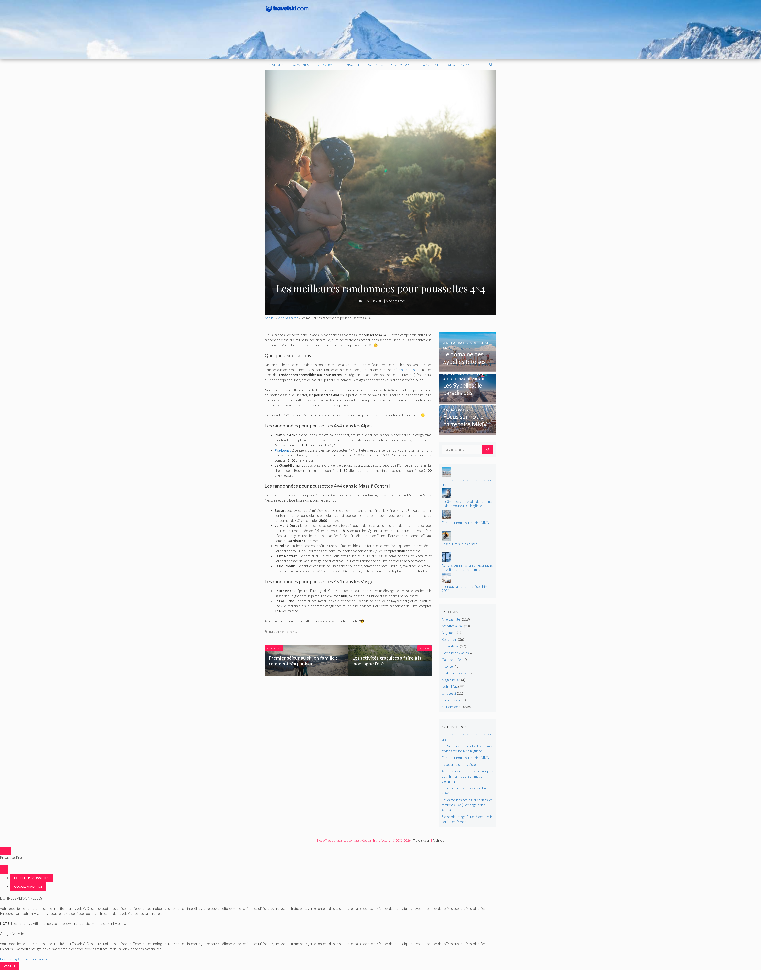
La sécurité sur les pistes (459, 544)
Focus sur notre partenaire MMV (465, 523)
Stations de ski (452, 707)
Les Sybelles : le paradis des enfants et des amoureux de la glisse (467, 503)
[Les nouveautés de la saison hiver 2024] (446, 582)
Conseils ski (450, 646)
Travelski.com (421, 840)
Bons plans (449, 639)
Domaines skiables (455, 653)
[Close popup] (4, 869)
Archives (438, 840)
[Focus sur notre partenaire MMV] (468, 432)
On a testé (431, 64)
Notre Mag (450, 687)
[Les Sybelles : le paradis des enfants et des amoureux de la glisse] (468, 401)
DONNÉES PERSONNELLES (31, 878)
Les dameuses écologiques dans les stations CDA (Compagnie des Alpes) (467, 805)
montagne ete (288, 631)
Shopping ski (459, 64)
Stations (276, 64)
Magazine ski (451, 680)
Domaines (300, 64)
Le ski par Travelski (455, 673)
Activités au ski (452, 626)
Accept (9, 965)
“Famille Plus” (406, 370)
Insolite (352, 64)
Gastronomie (403, 64)
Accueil (270, 318)
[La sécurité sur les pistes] (446, 539)
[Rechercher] (487, 449)
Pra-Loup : (283, 450)
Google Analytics (28, 886)
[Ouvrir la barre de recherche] (490, 65)
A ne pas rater (395, 301)
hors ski (274, 631)
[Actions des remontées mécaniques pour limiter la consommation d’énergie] (446, 561)
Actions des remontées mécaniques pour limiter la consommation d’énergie (467, 569)
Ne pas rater (327, 64)
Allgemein (449, 633)
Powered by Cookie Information (23, 959)
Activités (375, 64)
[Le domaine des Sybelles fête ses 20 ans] (468, 370)
